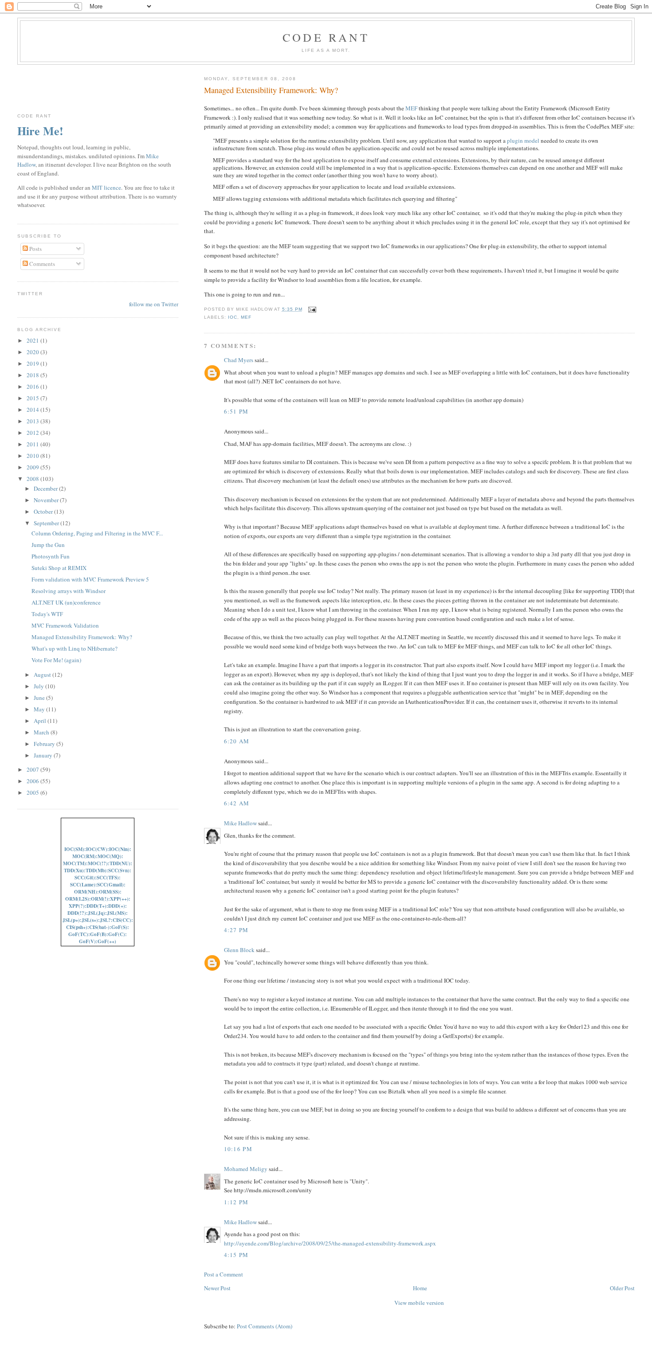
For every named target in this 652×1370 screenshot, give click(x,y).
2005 (33, 792)
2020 (33, 352)
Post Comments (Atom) (264, 1326)
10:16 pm (238, 1149)
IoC (232, 317)
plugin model (523, 140)
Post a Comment (223, 1274)
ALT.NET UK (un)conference (66, 602)
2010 (33, 456)
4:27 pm (236, 930)
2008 (33, 479)
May (40, 709)
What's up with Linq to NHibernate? (74, 648)
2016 (33, 386)
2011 (33, 444)
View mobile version (419, 1303)
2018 (33, 375)
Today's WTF (47, 614)
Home (420, 1288)
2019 (33, 363)
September (47, 523)
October (44, 511)
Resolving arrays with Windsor (68, 591)
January (44, 755)
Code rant (326, 37)
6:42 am (237, 803)
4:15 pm (236, 1255)
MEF (411, 108)
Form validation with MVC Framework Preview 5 (90, 579)
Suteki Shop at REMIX (58, 568)
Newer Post (217, 1288)
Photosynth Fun (50, 556)
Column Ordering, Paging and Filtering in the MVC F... (97, 533)
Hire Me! (40, 130)
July (39, 686)
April (40, 721)
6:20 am (237, 741)
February (45, 744)
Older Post (622, 1288)
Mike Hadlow (240, 823)
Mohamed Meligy (245, 1169)
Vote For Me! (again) (56, 660)
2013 (33, 421)
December (46, 488)
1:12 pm (236, 1202)
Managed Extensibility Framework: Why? (271, 90)
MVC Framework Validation (65, 625)
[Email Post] (311, 309)
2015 (33, 398)
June (40, 698)
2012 (33, 433)
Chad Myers (238, 360)
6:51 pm (236, 411)
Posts (35, 249)
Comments (41, 264)
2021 (33, 340)
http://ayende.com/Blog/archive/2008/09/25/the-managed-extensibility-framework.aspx (330, 1243)
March (42, 732)
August (43, 675)
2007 (33, 769)
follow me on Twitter (153, 304)
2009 (33, 467)
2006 (33, 781)
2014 (33, 410)
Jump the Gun (48, 545)
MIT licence (106, 187)
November (47, 500)
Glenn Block (239, 950)
